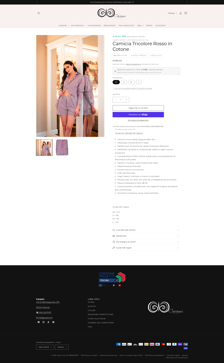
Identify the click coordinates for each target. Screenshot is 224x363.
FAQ (90, 327)
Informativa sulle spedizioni (154, 355)
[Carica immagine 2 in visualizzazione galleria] (62, 147)
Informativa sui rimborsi (89, 355)
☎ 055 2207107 (44, 313)
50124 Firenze (43, 307)
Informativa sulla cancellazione (177, 357)
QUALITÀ (92, 306)
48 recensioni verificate (136, 36)
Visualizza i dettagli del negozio (129, 133)
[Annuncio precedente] (37, 2)
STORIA (91, 302)
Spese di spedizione (133, 64)
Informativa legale (173, 355)
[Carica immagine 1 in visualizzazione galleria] (44, 147)
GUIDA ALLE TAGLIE (96, 319)
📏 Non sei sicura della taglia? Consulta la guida (132, 88)
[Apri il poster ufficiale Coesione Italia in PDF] (112, 280)
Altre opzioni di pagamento (138, 120)
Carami (59, 355)
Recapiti (185, 355)
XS (116, 82)
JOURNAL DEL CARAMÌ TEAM (101, 323)
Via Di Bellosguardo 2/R (48, 302)
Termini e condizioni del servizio (131, 355)
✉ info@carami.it (44, 318)
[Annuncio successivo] (187, 2)
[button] (38, 13)
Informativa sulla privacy (108, 355)
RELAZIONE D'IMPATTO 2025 (100, 314)
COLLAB (91, 310)
